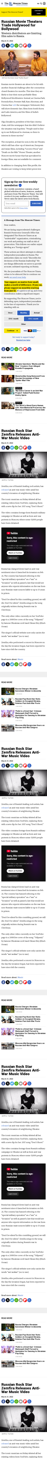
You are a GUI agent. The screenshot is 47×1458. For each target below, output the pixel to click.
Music (20, 659)
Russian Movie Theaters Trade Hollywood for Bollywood (21, 25)
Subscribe (36, 204)
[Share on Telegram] (12, 46)
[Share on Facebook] (3, 46)
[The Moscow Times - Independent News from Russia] (16, 3)
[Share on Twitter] (8, 46)
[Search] (41, 3)
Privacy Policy (23, 208)
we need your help (17, 277)
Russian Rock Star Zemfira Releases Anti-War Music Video (20, 434)
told (14, 105)
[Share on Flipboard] (25, 46)
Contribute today (39, 12)
